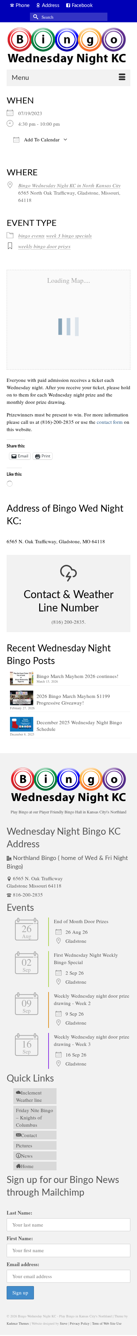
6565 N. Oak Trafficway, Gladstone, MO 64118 (56, 541)
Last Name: (19, 1212)
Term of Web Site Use (106, 1323)
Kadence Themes (18, 1323)
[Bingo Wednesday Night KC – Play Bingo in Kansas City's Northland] (68, 47)
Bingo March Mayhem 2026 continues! (77, 676)
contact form (110, 421)
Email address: (23, 1264)
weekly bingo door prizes (44, 246)
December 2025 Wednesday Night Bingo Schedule (79, 725)
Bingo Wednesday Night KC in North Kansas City (69, 185)
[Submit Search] (35, 17)
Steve (63, 1323)
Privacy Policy (79, 1323)
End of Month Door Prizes (81, 921)
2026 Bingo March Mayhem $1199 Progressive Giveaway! (73, 699)
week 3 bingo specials (69, 235)
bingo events (31, 235)
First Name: (20, 1238)
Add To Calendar (41, 139)
